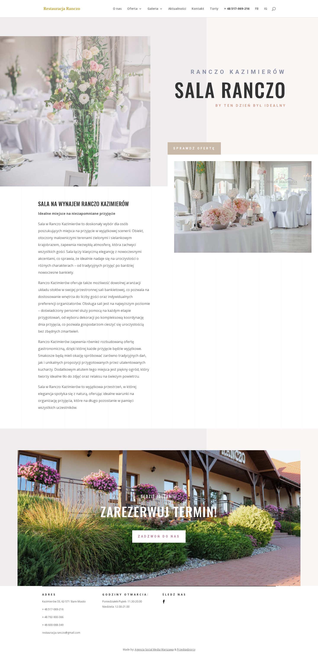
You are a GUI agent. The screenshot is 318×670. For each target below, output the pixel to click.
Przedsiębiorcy (186, 649)
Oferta (132, 9)
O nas (117, 9)
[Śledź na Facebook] (163, 601)
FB (257, 9)
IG (265, 9)
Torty (214, 9)
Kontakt (198, 9)
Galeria (153, 9)
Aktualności (177, 9)
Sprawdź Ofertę (194, 148)
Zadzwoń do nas (159, 536)
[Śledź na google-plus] (172, 601)
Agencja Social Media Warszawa (154, 649)
